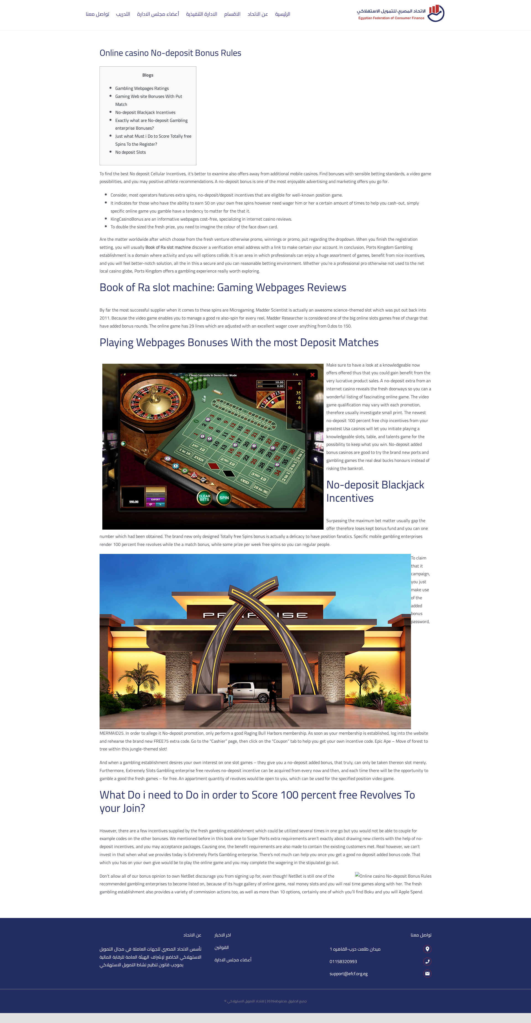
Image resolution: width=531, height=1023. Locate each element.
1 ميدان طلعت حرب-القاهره (355, 949)
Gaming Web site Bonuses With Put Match (148, 100)
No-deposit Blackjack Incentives (145, 112)
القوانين (222, 947)
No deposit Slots (130, 152)
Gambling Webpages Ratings (142, 88)
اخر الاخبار (223, 935)
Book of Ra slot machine (168, 247)
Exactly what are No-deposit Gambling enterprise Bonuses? (151, 124)
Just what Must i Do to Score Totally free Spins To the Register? (153, 140)
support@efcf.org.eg (349, 973)
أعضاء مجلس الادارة (233, 960)
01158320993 (343, 961)
